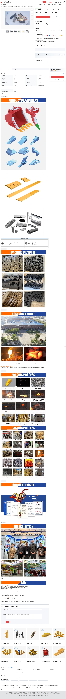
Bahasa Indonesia (58, 693)
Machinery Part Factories (5, 685)
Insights (56, 692)
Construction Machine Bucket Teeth (16, 687)
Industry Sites (38, 692)
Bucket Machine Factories (23, 685)
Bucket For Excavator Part (5, 687)
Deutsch (31, 693)
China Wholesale (29, 692)
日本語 (43, 693)
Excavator (3, 681)
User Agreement (38, 695)
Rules (64, 4)
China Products (15, 692)
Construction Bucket (40, 685)
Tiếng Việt (53, 693)
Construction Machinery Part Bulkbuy (37, 687)
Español (15, 693)
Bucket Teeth (2, 669)
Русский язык (25, 693)
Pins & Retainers (51, 669)
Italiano (28, 693)
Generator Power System (32, 681)
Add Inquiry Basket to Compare (18, 34)
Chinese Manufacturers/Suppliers (22, 692)
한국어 (40, 693)
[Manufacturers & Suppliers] (6, 2)
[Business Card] (63, 73)
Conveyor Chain (35, 672)
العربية (38, 693)
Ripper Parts (2, 672)
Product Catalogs (13, 667)
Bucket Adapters (19, 669)
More (1, 689)
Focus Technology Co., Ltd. (27, 695)
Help (49, 4)
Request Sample (52, 19)
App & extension (54, 4)
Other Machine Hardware (14, 681)
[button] (46, 71)
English (12, 693)
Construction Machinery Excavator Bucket (51, 685)
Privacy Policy (46, 695)
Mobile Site (52, 692)
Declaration (42, 695)
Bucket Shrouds (3, 671)
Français (21, 693)
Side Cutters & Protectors (36, 669)
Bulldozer (7, 681)
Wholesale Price (34, 692)
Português (18, 693)
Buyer (44, 4)
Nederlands (34, 693)
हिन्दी (45, 693)
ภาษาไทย (48, 693)
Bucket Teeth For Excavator (26, 687)
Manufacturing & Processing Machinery (8, 6)
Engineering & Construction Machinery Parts (29, 6)
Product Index (48, 692)
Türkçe (50, 693)
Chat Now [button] (58, 79)
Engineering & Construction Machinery (18, 6)
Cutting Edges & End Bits (20, 671)
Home (1, 6)
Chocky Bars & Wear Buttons (53, 671)
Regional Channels (43, 692)
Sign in (64, 2)
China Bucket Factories (32, 685)
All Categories (4, 4)
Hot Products (11, 692)
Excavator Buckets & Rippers (21, 672)
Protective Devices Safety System (43, 681)
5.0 (51, 70)
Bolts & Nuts (34, 671)
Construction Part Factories (14, 685)
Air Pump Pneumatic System (24, 681)
